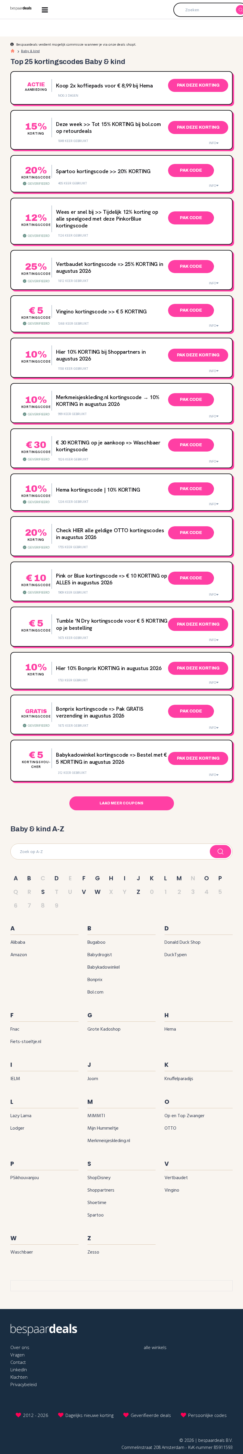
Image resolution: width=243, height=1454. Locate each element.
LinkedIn (18, 1369)
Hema (170, 1029)
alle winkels (155, 1347)
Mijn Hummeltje (103, 1128)
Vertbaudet (176, 1178)
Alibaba (17, 942)
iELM (15, 1079)
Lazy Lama (20, 1116)
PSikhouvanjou (24, 1178)
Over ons (19, 1347)
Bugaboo (96, 942)
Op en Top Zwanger (184, 1116)
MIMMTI (96, 1116)
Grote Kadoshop (104, 1029)
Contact (18, 1362)
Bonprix (95, 980)
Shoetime (96, 1203)
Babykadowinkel (103, 967)
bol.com (95, 992)
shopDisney (99, 1178)
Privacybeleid (23, 1384)
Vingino (171, 1190)
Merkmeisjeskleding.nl (108, 1141)
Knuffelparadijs (178, 1079)
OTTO (170, 1128)
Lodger (17, 1128)
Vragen (17, 1355)
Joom (92, 1079)
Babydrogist (99, 955)
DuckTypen (175, 955)
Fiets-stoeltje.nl (25, 1042)
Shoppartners (100, 1190)
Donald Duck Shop (182, 942)
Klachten (19, 1377)
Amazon (18, 955)
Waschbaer (21, 1252)
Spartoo (95, 1215)
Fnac (15, 1029)
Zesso (93, 1252)
